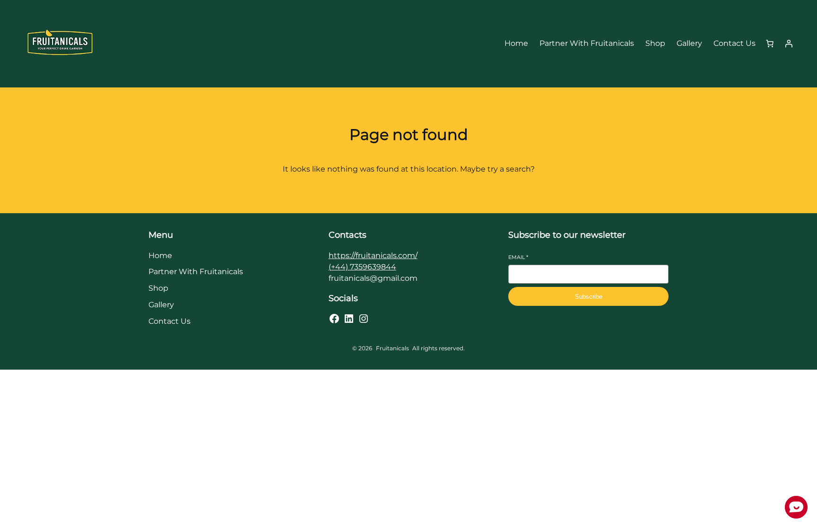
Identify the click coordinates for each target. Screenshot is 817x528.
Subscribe (588, 296)
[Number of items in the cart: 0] (769, 43)
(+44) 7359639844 (362, 266)
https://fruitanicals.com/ (373, 255)
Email (518, 257)
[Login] (788, 43)
